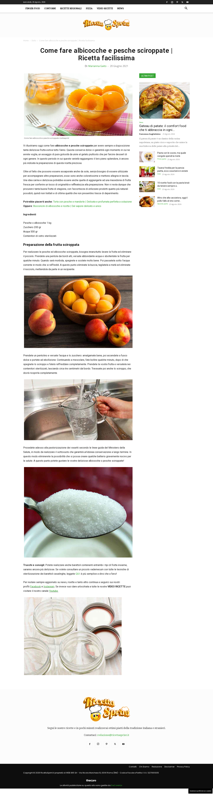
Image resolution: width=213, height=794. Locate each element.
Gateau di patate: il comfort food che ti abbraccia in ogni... (162, 128)
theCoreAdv (116, 785)
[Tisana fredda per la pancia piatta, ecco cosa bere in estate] (147, 171)
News (120, 8)
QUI (78, 573)
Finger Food (32, 8)
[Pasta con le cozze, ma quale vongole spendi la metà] (147, 156)
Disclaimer (169, 766)
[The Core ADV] (91, 781)
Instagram (49, 586)
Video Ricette (105, 8)
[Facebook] (167, 2)
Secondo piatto (162, 204)
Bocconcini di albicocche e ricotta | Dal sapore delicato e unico (67, 206)
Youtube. (53, 590)
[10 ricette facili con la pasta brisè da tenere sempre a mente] (147, 186)
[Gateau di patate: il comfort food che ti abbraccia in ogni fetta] (164, 100)
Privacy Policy (183, 766)
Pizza (89, 8)
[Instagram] (172, 2)
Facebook (35, 586)
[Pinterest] (177, 2)
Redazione (157, 766)
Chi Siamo (144, 766)
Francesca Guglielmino (149, 134)
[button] (186, 8)
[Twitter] (182, 2)
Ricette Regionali (71, 8)
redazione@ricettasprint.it (113, 735)
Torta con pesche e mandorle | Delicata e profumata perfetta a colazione (92, 201)
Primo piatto (161, 159)
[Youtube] (187, 2)
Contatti (133, 766)
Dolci (34, 40)
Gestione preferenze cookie (200, 791)
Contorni (50, 8)
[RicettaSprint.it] (106, 25)
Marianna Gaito (97, 66)
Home (26, 40)
